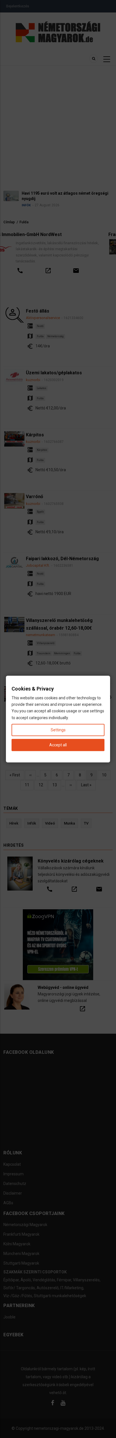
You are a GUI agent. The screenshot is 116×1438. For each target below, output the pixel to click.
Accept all (58, 745)
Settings (58, 729)
